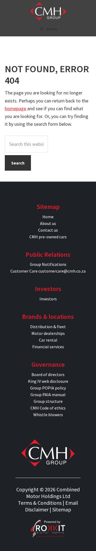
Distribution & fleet (48, 326)
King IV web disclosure (48, 381)
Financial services (48, 346)
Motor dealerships (48, 333)
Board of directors (48, 374)
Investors (48, 298)
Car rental (48, 340)
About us (48, 223)
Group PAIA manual (48, 394)
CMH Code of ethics (48, 408)
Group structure (48, 401)
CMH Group (48, 11)
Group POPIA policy (48, 388)
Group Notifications (48, 264)
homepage (15, 108)
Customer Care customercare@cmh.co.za (48, 271)
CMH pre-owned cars (48, 236)
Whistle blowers (48, 414)
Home (48, 216)
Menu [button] (52, 29)
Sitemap (61, 509)
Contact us (48, 230)
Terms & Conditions (40, 502)
